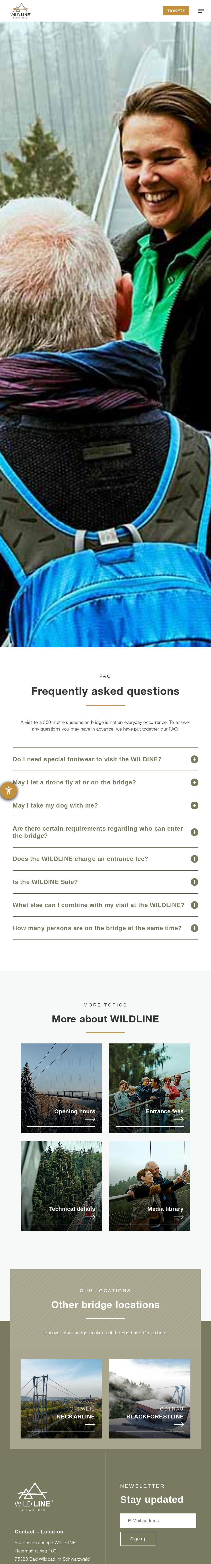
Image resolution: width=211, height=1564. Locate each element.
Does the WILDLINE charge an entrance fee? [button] (80, 858)
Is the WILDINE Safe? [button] (45, 881)
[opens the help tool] (8, 790)
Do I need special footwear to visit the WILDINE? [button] (87, 759)
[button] (201, 10)
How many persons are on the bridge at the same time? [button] (97, 928)
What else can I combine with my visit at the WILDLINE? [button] (99, 904)
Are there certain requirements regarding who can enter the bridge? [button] (98, 832)
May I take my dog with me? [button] (55, 805)
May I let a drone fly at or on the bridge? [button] (74, 782)
